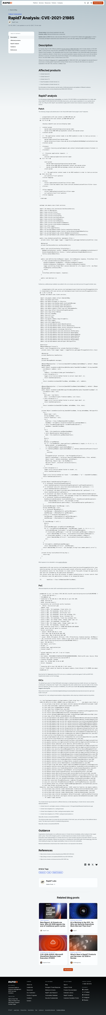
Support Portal (68, 987)
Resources (48, 3)
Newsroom (30, 990)
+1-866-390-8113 (87, 984)
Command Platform (13, 987)
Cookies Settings (60, 1010)
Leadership (30, 987)
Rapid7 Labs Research (51, 992)
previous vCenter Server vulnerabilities (51, 99)
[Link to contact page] (88, 3)
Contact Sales (12, 1004)
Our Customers (31, 992)
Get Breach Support (13, 1002)
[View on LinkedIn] (85, 865)
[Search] (85, 3)
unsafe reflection (62, 562)
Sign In (65, 984)
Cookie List (41, 1010)
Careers (29, 1000)
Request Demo (98, 3)
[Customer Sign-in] (91, 3)
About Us (29, 984)
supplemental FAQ (62, 60)
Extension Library (68, 992)
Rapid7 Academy (68, 995)
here (58, 676)
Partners (54, 3)
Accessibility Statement (50, 1010)
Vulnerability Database (51, 995)
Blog (46, 984)
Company (60, 3)
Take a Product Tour (14, 1000)
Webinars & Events (50, 990)
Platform (35, 3)
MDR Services (12, 991)
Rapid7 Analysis (57, 872)
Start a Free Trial (13, 999)
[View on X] (93, 864)
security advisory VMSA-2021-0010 (70, 49)
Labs (49, 872)
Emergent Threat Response (52, 987)
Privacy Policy (23, 1010)
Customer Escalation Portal (71, 998)
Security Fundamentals (51, 998)
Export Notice (31, 1010)
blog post (53, 60)
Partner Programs (32, 995)
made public (88, 36)
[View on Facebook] (89, 865)
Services (41, 3)
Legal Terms (16, 1010)
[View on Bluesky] (96, 864)
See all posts (68, 969)
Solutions (10, 993)
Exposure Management (14, 989)
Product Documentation (70, 990)
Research (42, 872)
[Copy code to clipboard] (96, 115)
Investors (29, 998)
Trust (36, 1010)
